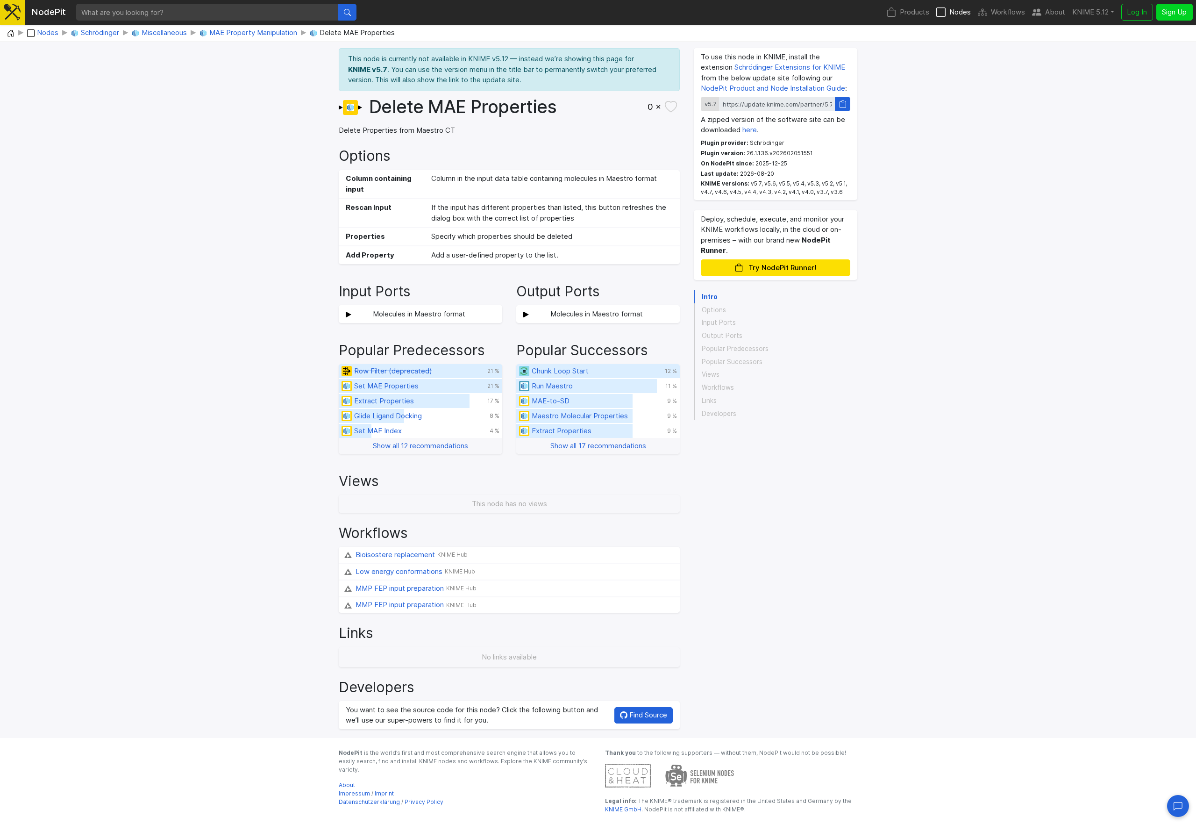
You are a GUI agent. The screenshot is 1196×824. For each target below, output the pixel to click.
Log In (1137, 11)
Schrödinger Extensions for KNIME (789, 67)
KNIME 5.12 (1090, 11)
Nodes (960, 11)
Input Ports (719, 322)
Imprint (384, 793)
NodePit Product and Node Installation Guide (773, 88)
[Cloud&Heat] (628, 775)
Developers (719, 413)
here (749, 129)
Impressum (354, 793)
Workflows (1008, 11)
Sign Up (1174, 11)
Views (710, 374)
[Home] (10, 34)
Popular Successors (732, 361)
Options (714, 310)
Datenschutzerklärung (369, 801)
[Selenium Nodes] (700, 775)
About (1055, 11)
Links (709, 400)
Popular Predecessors (735, 348)
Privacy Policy (424, 801)
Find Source (647, 714)
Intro (710, 297)
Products (914, 11)
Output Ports (722, 335)
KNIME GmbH (623, 809)
